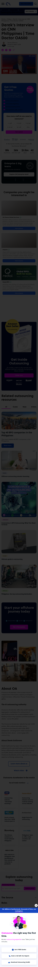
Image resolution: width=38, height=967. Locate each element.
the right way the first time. (18, 934)
